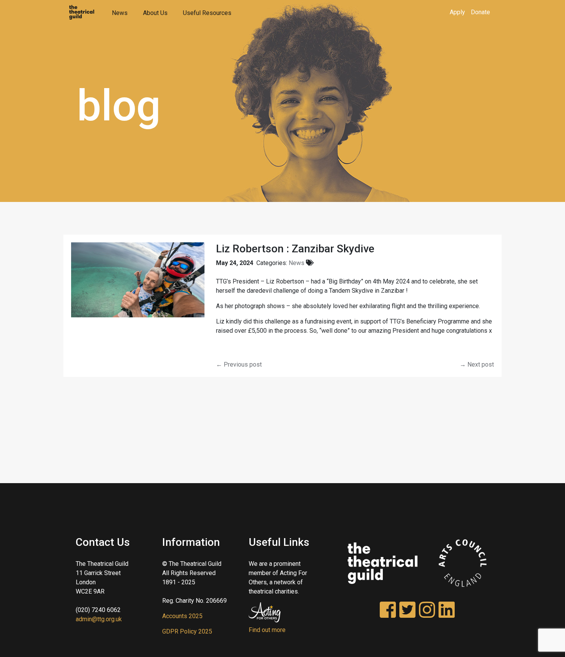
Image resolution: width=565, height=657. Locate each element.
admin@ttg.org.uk (99, 619)
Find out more (267, 630)
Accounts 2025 (182, 616)
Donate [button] (480, 12)
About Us (155, 13)
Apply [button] (457, 12)
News (120, 13)
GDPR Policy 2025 (187, 631)
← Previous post (239, 364)
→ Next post (477, 364)
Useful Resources (207, 13)
